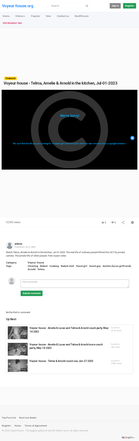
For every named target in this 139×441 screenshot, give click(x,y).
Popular (35, 16)
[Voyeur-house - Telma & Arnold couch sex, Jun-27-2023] (18, 365)
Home (6, 16)
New (48, 16)
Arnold (31, 269)
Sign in (115, 6)
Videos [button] (19, 16)
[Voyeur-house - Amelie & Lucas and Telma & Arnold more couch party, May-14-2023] (18, 349)
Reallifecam (82, 16)
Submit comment (32, 293)
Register (129, 6)
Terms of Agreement (36, 425)
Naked (43, 266)
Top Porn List (9, 418)
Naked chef (67, 266)
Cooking (54, 266)
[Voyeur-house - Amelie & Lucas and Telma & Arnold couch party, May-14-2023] (18, 332)
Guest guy (95, 266)
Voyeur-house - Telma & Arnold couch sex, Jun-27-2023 (61, 361)
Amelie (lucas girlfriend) (117, 266)
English (129, 437)
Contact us (63, 16)
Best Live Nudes (28, 418)
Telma (41, 269)
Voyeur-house (36, 262)
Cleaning (33, 266)
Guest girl (81, 266)
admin (18, 243)
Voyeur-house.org (17, 6)
